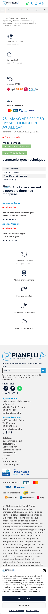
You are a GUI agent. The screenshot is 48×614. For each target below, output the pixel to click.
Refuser (24, 605)
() (43, 3)
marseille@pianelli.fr (12, 429)
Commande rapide (11, 449)
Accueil (5, 18)
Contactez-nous (10, 446)
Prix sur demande (12, 142)
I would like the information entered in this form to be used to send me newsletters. (22, 377)
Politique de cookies (16, 611)
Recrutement (9, 443)
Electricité (14, 18)
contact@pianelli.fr (11, 413)
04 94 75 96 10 (9, 219)
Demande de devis (14, 153)
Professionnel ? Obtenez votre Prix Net (16, 146)
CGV (4, 458)
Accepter (24, 598)
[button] (44, 571)
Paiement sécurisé (11, 461)
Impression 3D (9, 452)
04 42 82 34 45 (9, 240)
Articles (6, 455)
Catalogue (7, 438)
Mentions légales (32, 611)
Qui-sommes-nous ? (12, 441)
